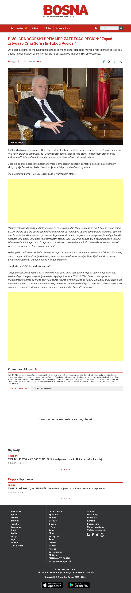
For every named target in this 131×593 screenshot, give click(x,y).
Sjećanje (53, 514)
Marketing (92, 514)
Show (51, 533)
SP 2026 (53, 555)
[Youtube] (102, 535)
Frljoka (52, 549)
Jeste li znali (55, 511)
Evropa (14, 536)
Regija (14, 533)
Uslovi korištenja (95, 527)
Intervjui (15, 521)
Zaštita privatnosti (96, 530)
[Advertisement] (65, 201)
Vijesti (35, 28)
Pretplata (92, 518)
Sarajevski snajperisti (60, 561)
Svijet (13, 539)
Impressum (93, 524)
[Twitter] (97, 535)
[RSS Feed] (88, 535)
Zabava (53, 546)
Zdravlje (53, 521)
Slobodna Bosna (66, 577)
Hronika (15, 524)
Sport (13, 530)
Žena (51, 539)
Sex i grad (54, 536)
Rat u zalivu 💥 (19, 28)
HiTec (52, 527)
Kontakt (91, 521)
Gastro (52, 524)
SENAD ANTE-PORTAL (59, 558)
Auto (51, 530)
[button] (120, 71)
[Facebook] (93, 535)
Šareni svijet (55, 552)
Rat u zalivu (16, 511)
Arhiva (90, 511)
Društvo (14, 542)
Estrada (53, 542)
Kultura (52, 518)
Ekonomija (16, 527)
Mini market (17, 546)
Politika (47, 28)
